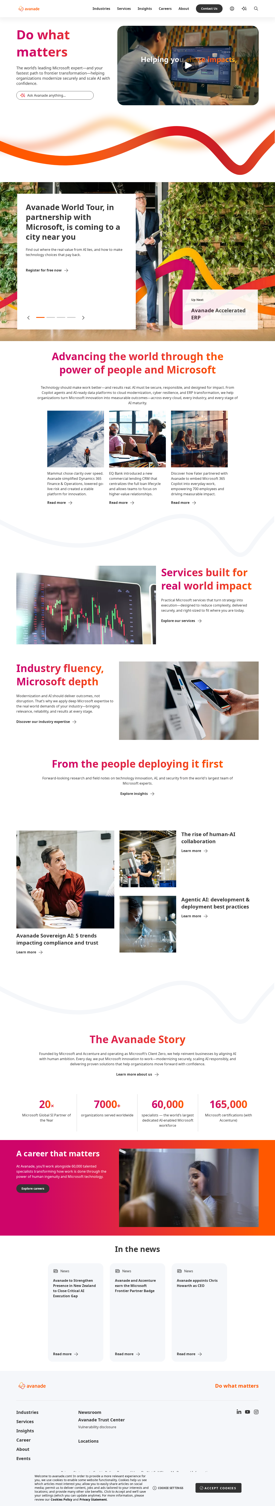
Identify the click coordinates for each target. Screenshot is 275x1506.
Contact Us (209, 8)
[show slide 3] (61, 317)
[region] (137, 1488)
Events (23, 1458)
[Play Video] (188, 65)
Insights (145, 8)
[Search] (256, 8)
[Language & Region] (235, 8)
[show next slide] (83, 317)
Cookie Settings (170, 1488)
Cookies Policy (61, 1499)
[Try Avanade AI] (244, 8)
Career (23, 1440)
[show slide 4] (71, 317)
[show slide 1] (40, 317)
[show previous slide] (29, 317)
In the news (137, 1249)
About (184, 8)
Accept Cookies (220, 1488)
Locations (88, 1441)
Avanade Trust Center (101, 1420)
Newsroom (89, 1412)
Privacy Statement (93, 1499)
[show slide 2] (50, 317)
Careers (165, 8)
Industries (101, 8)
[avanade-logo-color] (28, 8)
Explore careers (32, 1188)
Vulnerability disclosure (97, 1427)
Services (124, 8)
